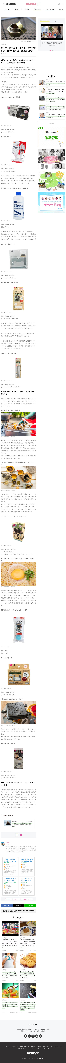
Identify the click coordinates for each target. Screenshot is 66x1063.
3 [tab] (52, 50)
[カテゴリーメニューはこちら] (63, 4)
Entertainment (50, 9)
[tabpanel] (52, 35)
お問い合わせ (46, 1046)
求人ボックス (11, 874)
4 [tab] (53, 50)
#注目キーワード (27, 899)
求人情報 (33, 1046)
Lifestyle (26, 9)
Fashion (7, 9)
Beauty (17, 9)
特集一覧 (8, 1046)
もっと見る (51, 123)
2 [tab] (50, 50)
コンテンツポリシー (22, 1048)
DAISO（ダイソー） (7, 125)
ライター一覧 (15, 1046)
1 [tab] (49, 50)
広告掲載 (39, 1046)
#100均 (8, 899)
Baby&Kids (37, 9)
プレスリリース (45, 1048)
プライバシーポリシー (56, 1046)
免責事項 (31, 1048)
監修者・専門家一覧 (24, 1046)
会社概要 (38, 1048)
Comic (61, 9)
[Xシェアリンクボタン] (29, 1036)
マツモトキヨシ (6, 220)
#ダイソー (16, 899)
